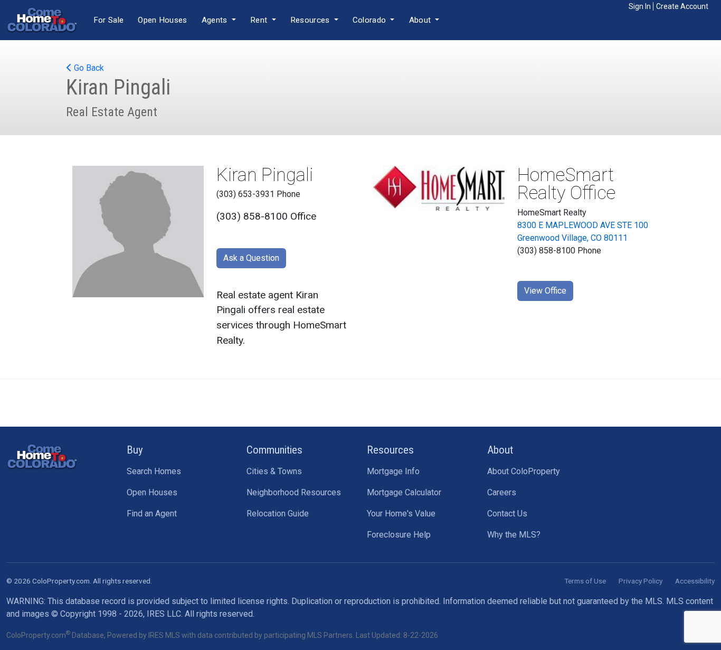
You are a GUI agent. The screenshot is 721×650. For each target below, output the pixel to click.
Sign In (640, 6)
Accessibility (695, 581)
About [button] (421, 20)
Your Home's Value (401, 513)
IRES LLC (164, 614)
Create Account (682, 6)
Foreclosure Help (399, 535)
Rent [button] (260, 20)
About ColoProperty (523, 471)
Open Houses (162, 20)
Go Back (88, 68)
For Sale (108, 20)
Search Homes (154, 471)
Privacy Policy (640, 581)
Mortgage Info (393, 471)
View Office (545, 291)
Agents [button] (216, 20)
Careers (501, 492)
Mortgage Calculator (404, 492)
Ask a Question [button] (251, 258)
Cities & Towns (274, 471)
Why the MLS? (513, 535)
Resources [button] (311, 20)
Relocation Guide (277, 513)
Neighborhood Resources (293, 492)
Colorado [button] (370, 20)
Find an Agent (152, 513)
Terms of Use (585, 581)
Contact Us (507, 513)
